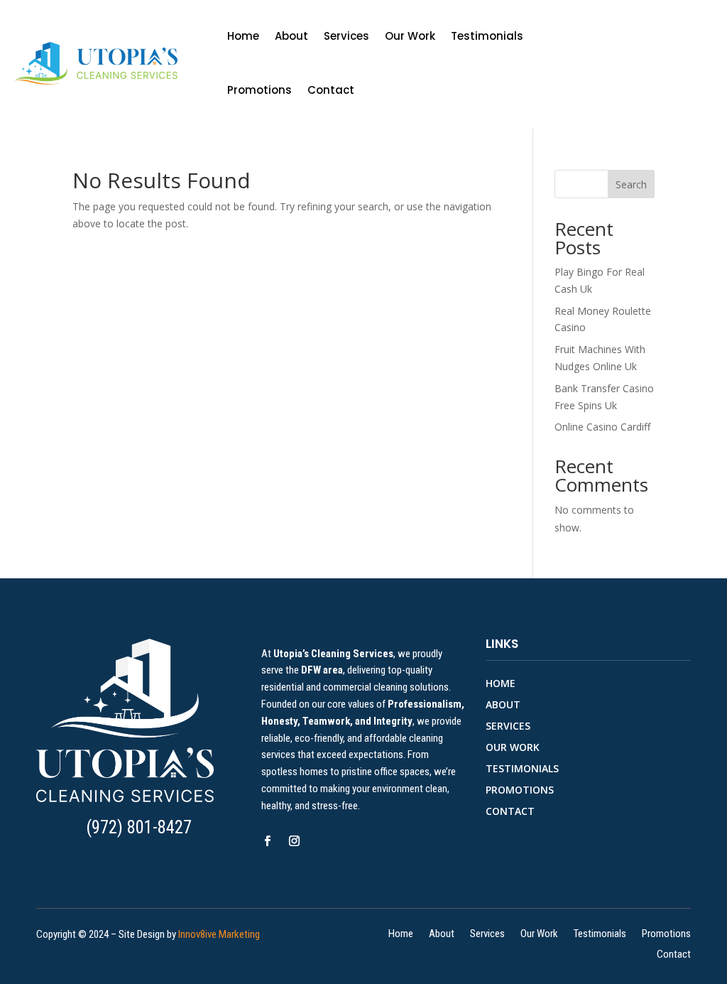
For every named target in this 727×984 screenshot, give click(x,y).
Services (346, 35)
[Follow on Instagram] (294, 841)
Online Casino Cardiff (602, 426)
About (291, 35)
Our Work (410, 35)
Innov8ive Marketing (219, 934)
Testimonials (487, 35)
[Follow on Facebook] (267, 841)
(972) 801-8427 (139, 827)
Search (631, 184)
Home (243, 35)
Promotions (259, 89)
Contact (330, 89)
